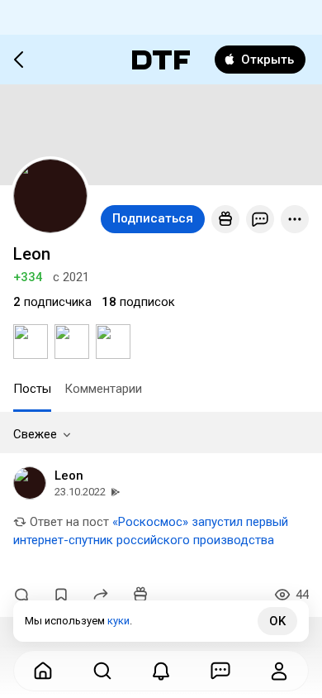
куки (118, 620)
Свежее (35, 434)
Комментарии (103, 388)
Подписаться (152, 218)
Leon (68, 475)
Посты (32, 388)
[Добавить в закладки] (61, 594)
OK (277, 621)
